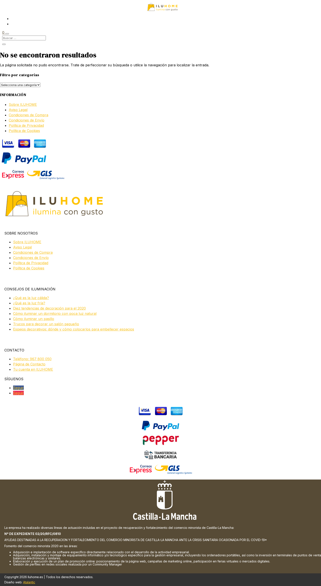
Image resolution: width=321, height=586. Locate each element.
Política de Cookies (24, 131)
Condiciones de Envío (26, 120)
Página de (29, 364)
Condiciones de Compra (28, 115)
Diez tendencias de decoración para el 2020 (49, 308)
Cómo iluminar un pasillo (33, 319)
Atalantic (29, 582)
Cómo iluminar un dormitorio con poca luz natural (55, 313)
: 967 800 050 (32, 359)
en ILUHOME (33, 369)
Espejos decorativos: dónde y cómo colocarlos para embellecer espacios (73, 329)
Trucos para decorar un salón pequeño (46, 324)
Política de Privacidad (26, 125)
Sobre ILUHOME (23, 104)
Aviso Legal (18, 110)
